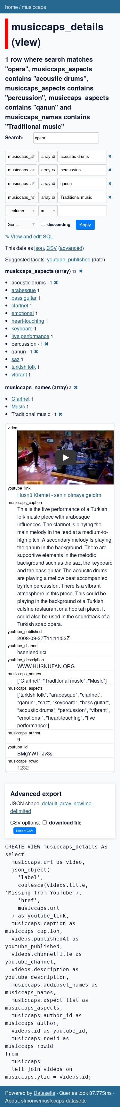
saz (16, 359)
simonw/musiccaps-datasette (54, 1100)
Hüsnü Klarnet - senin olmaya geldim (59, 495)
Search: (14, 137)
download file (65, 822)
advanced (71, 248)
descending (58, 224)
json (39, 248)
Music (18, 406)
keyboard (22, 328)
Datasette (44, 1092)
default (49, 803)
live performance (30, 336)
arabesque (24, 290)
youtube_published (69, 259)
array (65, 803)
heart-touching (28, 320)
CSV (51, 248)
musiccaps (34, 7)
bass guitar (24, 297)
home (11, 7)
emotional (23, 313)
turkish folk (24, 366)
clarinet (20, 305)
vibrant (19, 374)
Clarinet (20, 398)
